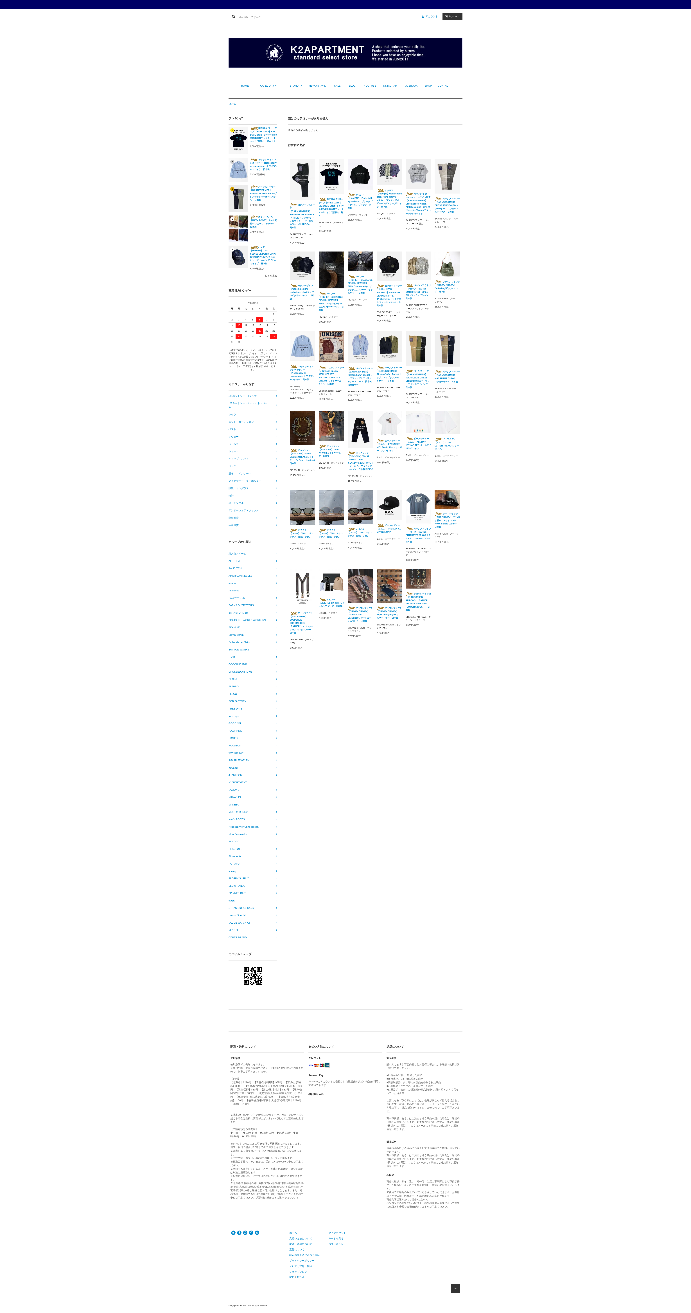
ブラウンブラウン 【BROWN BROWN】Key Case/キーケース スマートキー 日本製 (389, 613)
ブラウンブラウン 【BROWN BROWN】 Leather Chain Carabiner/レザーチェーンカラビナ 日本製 (360, 614)
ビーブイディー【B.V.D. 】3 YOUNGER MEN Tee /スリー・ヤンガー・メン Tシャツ (389, 445)
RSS (291, 1277)
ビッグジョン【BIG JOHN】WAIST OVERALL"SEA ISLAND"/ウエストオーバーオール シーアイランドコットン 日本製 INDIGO (360, 461)
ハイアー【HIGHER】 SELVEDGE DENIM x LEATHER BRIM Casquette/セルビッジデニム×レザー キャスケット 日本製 (360, 284)
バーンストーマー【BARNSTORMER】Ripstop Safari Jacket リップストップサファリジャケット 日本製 (389, 374)
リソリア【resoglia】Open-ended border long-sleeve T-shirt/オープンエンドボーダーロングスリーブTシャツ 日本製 (389, 198)
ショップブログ (298, 1271)
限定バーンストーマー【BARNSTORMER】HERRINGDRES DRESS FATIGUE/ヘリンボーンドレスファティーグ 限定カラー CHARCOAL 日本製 (302, 216)
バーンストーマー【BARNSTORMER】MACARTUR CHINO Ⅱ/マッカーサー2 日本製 (447, 377)
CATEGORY (267, 85)
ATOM (300, 1277)
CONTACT (444, 85)
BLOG (352, 85)
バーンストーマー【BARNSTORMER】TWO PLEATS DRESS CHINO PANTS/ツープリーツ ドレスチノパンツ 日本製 (418, 379)
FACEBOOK (410, 85)
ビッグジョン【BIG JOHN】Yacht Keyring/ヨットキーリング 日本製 (330, 451)
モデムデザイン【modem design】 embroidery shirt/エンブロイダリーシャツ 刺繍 (302, 292)
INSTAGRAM (390, 85)
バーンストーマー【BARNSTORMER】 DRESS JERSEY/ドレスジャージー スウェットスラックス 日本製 (447, 205)
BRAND (294, 85)
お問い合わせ (336, 1244)
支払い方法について (300, 1238)
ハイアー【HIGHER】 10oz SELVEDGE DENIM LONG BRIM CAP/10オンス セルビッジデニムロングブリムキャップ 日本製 (263, 255)
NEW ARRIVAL (317, 85)
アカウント (431, 16)
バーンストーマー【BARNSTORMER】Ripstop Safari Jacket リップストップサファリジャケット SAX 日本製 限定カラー (360, 376)
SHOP (428, 85)
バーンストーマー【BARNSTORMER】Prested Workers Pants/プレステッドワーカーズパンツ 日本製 (263, 193)
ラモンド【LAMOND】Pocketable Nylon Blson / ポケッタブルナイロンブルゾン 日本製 (360, 201)
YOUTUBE (370, 85)
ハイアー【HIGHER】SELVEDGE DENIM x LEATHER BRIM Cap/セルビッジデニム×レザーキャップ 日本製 (331, 301)
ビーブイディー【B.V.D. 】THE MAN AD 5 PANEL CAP (389, 528)
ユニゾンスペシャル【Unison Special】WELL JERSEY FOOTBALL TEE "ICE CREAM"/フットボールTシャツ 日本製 (331, 375)
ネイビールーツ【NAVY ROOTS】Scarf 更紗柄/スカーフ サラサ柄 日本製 (263, 222)
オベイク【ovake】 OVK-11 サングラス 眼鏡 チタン (301, 533)
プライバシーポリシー (302, 1260)
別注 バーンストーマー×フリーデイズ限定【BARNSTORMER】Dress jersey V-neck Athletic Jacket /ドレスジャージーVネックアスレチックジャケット (418, 204)
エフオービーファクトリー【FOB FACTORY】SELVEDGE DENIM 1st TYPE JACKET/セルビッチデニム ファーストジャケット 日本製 (389, 296)
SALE (337, 85)
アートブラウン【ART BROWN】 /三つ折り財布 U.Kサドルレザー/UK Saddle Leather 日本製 (447, 520)
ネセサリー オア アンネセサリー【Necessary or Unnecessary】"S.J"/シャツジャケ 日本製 (263, 164)
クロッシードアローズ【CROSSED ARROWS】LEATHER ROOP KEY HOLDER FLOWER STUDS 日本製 (418, 601)
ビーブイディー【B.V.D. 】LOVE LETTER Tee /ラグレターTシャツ (447, 444)
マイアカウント (337, 1232)
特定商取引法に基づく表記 (304, 1255)
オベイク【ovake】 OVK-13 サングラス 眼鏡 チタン (331, 533)
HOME (245, 85)
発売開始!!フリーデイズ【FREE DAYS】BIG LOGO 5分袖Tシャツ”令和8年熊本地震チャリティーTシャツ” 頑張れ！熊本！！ (263, 135)
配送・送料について (300, 1244)
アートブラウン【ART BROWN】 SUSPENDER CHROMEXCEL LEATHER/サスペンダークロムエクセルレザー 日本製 (301, 623)
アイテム (454, 16)
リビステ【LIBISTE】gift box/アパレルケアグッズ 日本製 (331, 602)
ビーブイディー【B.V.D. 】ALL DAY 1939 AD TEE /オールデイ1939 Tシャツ (418, 443)
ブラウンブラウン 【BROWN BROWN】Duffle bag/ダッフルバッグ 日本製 (447, 286)
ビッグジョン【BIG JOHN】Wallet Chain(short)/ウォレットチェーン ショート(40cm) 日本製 (302, 457)
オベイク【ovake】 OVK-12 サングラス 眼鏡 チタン (360, 532)
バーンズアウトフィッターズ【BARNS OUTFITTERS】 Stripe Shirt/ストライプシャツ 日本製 (418, 292)
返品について (296, 1249)
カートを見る (336, 1238)
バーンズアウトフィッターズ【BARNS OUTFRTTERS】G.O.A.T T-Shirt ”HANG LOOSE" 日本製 (418, 535)
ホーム (232, 104)
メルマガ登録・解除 (300, 1266)
